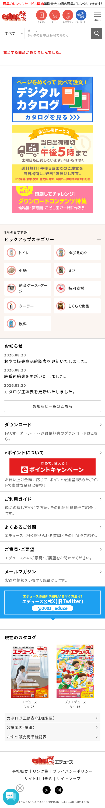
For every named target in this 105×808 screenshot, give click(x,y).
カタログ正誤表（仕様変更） (31, 718)
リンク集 (41, 771)
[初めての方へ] (67, 15)
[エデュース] (14, 16)
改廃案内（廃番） (21, 727)
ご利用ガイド (18, 499)
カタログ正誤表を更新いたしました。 (40, 391)
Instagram (59, 790)
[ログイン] (41, 15)
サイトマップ (68, 778)
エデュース (52, 760)
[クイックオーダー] (81, 15)
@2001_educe (52, 608)
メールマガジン (20, 571)
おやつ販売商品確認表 (27, 736)
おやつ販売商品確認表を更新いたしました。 (46, 361)
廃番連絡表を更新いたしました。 (35, 376)
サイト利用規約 (38, 778)
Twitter (47, 790)
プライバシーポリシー (73, 771)
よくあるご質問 (20, 527)
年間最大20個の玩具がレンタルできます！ (52, 3)
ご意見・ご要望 (19, 549)
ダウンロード (18, 424)
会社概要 (20, 771)
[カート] (54, 15)
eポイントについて (24, 452)
